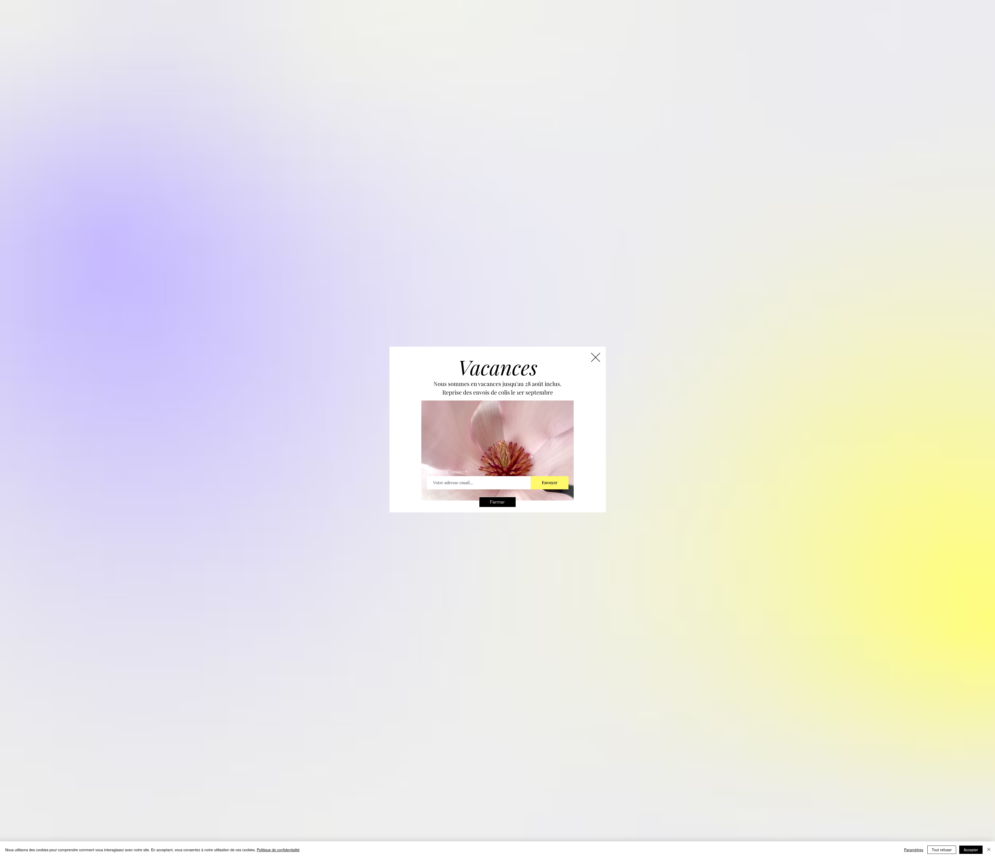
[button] (497, 502)
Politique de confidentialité (278, 849)
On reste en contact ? (445, 472)
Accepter (971, 849)
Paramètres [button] (913, 849)
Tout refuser (942, 849)
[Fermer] (989, 850)
